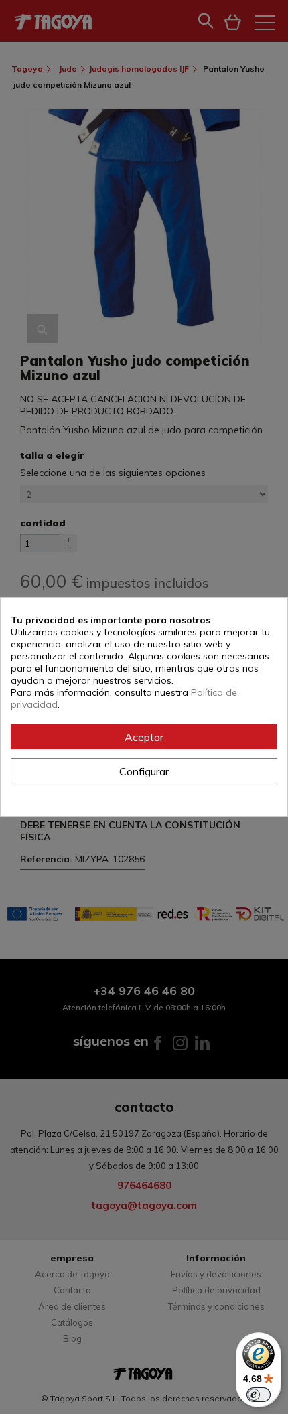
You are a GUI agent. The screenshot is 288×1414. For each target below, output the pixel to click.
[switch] (258, 1394)
